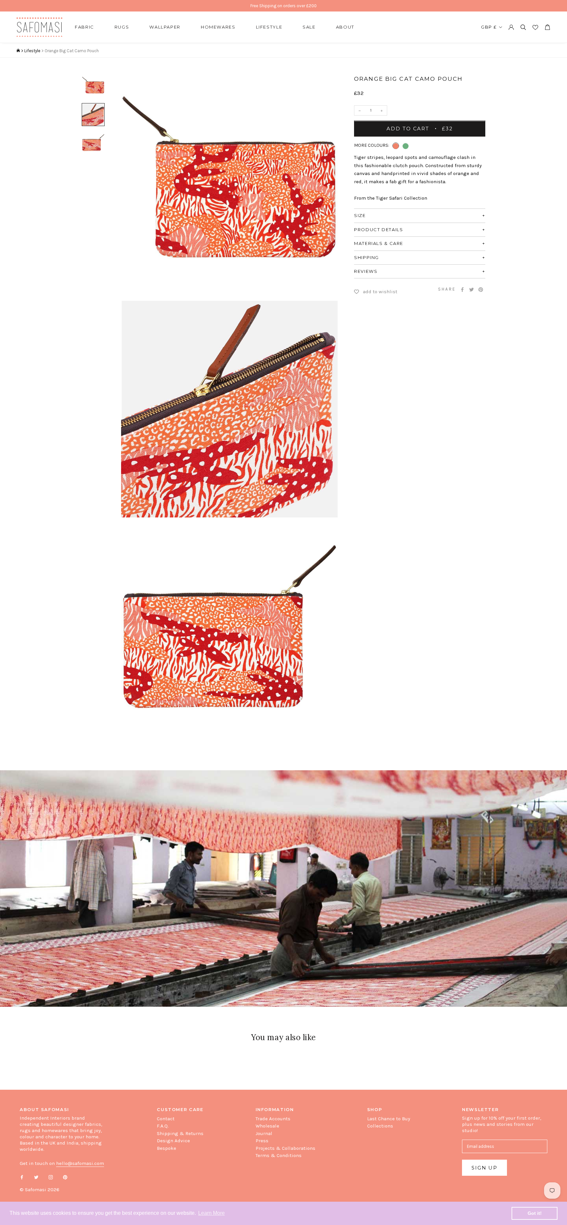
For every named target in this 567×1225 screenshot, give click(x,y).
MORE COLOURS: (371, 145)
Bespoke (166, 1148)
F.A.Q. (163, 1126)
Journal (264, 1133)
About (345, 27)
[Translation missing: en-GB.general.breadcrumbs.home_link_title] (18, 50)
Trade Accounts (273, 1119)
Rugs (122, 27)
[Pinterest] (480, 289)
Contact (166, 1119)
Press (262, 1141)
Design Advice (173, 1141)
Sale (309, 27)
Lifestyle (269, 27)
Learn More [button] (211, 1213)
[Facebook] (462, 289)
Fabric (84, 27)
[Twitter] (471, 289)
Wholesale (267, 1126)
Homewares (218, 27)
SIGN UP (484, 1168)
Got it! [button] (535, 1213)
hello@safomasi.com (80, 1163)
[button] (395, 146)
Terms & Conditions (279, 1155)
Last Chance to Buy (388, 1119)
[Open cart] (547, 27)
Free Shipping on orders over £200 (283, 5)
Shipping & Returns (180, 1133)
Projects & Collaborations (285, 1148)
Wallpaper (164, 27)
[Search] (523, 27)
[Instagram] (51, 1176)
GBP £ (489, 27)
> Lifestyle (30, 50)
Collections (380, 1126)
